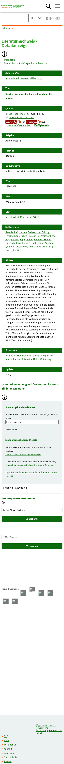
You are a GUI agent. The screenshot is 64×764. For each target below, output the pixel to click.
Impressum (9, 753)
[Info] (3, 503)
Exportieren (32, 519)
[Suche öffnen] (48, 6)
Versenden (32, 546)
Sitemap (8, 761)
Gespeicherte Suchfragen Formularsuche (25, 63)
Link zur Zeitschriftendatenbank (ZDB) (23, 454)
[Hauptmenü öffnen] (57, 6)
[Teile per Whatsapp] (41, 593)
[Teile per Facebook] (23, 593)
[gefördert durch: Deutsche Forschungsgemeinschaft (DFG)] (49, 728)
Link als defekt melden (19, 125)
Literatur (7, 28)
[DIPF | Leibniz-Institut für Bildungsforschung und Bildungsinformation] (53, 18)
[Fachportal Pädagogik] (12, 6)
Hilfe (6, 740)
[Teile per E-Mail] (6, 601)
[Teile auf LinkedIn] (50, 593)
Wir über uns (10, 744)
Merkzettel (10, 59)
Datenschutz (10, 757)
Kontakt (8, 749)
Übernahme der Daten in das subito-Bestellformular (29, 465)
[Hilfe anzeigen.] (4, 54)
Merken (9, 488)
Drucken (22, 488)
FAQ (6, 736)
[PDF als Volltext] (11, 121)
